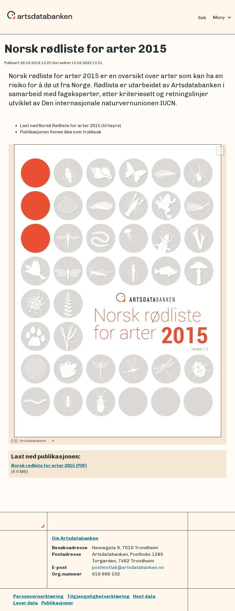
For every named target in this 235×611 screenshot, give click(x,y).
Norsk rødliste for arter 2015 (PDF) (49, 465)
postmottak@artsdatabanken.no (128, 567)
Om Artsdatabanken (75, 538)
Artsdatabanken (32, 441)
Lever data (25, 603)
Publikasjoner (57, 603)
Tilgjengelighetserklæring (98, 596)
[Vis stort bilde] (220, 151)
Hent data (144, 596)
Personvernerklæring (38, 596)
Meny (223, 17)
